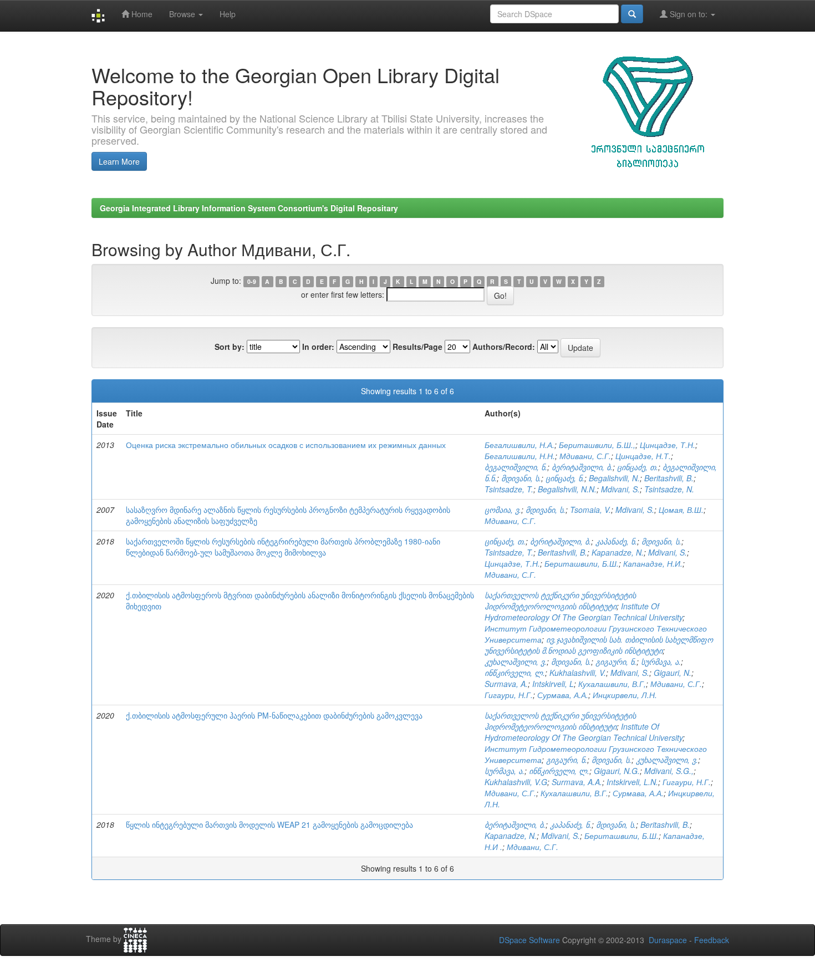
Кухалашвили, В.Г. (574, 792)
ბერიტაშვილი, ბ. (582, 466)
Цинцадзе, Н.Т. (643, 455)
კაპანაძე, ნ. (616, 541)
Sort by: (229, 346)
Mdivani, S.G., (669, 770)
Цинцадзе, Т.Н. (667, 444)
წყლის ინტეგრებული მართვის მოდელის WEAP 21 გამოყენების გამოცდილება (269, 824)
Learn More (119, 161)
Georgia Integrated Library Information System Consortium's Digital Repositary (249, 207)
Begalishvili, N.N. (567, 489)
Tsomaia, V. (590, 509)
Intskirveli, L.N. (632, 781)
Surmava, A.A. (577, 781)
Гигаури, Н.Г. (509, 694)
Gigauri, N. (672, 672)
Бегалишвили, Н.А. (519, 444)
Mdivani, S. (620, 489)
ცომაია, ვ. (503, 509)
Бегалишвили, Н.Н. (520, 455)
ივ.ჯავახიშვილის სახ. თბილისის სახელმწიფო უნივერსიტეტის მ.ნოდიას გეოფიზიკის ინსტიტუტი (599, 645)
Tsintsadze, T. (509, 489)
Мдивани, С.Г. (585, 455)
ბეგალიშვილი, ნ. (516, 466)
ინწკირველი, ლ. (515, 672)
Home (140, 13)
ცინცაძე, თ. (637, 466)
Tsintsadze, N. (669, 489)
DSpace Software (529, 939)
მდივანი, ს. (521, 478)
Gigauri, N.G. (617, 770)
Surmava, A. (506, 683)
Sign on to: (689, 13)
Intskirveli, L (553, 683)
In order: (318, 346)
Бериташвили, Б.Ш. (581, 563)
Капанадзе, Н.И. (652, 563)
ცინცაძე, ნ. (565, 478)
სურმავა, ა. (661, 661)
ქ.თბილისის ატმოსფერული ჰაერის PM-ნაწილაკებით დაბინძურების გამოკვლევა (274, 715)
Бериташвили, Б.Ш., (597, 444)
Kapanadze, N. (618, 552)
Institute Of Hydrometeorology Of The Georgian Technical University (583, 611)
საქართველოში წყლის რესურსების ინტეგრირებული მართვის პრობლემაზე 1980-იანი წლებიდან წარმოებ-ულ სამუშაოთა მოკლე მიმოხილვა (283, 547)
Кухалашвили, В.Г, (612, 683)
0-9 (251, 281)
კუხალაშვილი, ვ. (516, 661)
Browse (183, 13)
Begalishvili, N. (614, 478)
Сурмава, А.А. (562, 694)
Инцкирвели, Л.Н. (625, 694)
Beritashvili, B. (669, 478)
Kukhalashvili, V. (577, 672)
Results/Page (417, 346)
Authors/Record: (503, 346)
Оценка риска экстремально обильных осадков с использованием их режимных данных (286, 444)
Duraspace (668, 939)
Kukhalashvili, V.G (516, 781)
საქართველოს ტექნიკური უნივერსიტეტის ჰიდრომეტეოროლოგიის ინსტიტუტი (560, 600)
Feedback (711, 939)
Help (228, 13)
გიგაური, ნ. (615, 661)
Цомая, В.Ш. (681, 509)
